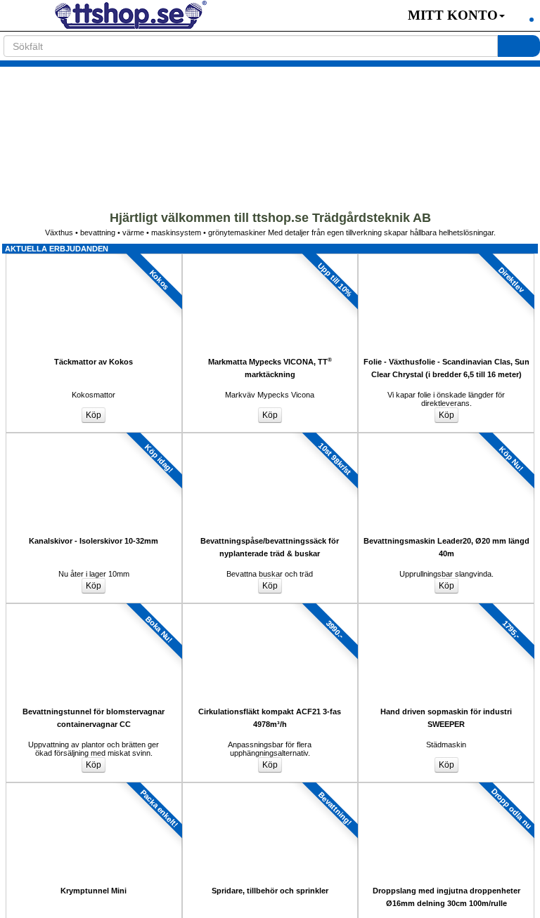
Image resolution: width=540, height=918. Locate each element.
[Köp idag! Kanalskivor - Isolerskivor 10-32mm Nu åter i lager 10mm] (94, 437)
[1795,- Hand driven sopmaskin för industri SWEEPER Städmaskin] (446, 607)
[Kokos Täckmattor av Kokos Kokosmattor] (94, 258)
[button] (449, 15)
